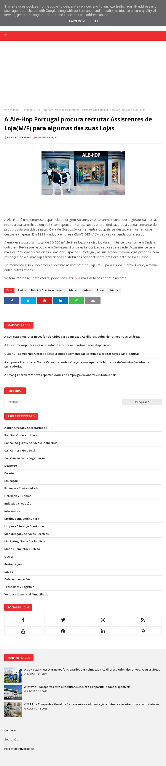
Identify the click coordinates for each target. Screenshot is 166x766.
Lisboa (72, 290)
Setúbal (27, 110)
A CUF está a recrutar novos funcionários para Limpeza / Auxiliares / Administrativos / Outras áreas (72, 337)
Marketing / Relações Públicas (25, 541)
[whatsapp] (143, 630)
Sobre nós (11, 739)
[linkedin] (103, 630)
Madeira (86, 290)
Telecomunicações (17, 579)
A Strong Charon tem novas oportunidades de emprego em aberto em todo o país (60, 375)
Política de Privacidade (19, 749)
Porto (100, 290)
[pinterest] (63, 630)
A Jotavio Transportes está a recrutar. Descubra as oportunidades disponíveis (57, 345)
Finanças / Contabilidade (21, 488)
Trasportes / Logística (19, 587)
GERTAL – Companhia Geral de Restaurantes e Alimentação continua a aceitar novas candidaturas (71, 354)
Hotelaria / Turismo (17, 496)
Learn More (76, 21)
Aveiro (22, 290)
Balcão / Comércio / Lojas (46, 290)
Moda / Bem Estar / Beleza (22, 549)
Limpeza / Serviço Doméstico (24, 526)
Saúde (8, 572)
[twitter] (63, 619)
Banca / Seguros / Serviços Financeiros (30, 443)
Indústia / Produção (17, 503)
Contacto (10, 730)
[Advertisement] (83, 77)
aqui (77, 278)
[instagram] (103, 619)
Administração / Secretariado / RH (28, 428)
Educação (11, 481)
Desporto (10, 466)
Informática (12, 511)
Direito (9, 473)
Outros (9, 556)
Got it (95, 21)
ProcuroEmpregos (19, 137)
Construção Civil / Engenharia (24, 458)
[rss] (143, 619)
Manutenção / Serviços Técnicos (26, 534)
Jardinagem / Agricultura (21, 519)
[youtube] (23, 630)
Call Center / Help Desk (19, 450)
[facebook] (23, 619)
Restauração (13, 564)
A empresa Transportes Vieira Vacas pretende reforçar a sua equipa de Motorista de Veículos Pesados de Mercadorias (76, 364)
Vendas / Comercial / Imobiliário (26, 594)
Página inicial (12, 110)
